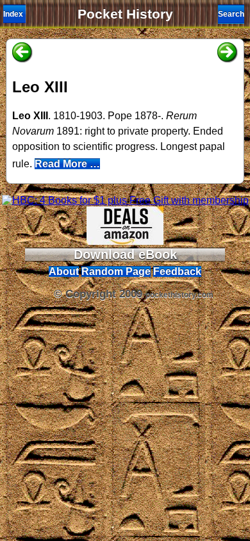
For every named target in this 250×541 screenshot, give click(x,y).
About (64, 271)
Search (231, 14)
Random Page (116, 271)
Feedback (177, 271)
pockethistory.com (179, 294)
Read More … (67, 163)
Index (13, 14)
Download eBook (125, 254)
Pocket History (125, 14)
